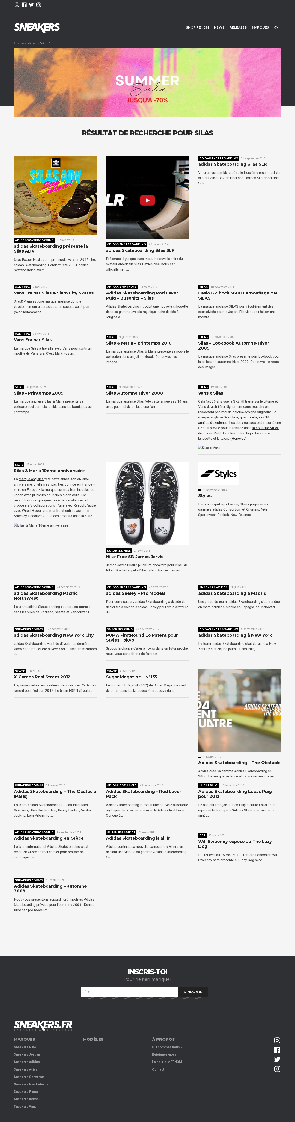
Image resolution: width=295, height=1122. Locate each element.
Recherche (276, 28)
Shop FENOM (197, 27)
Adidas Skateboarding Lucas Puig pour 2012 (235, 794)
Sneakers (20, 43)
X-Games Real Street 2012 (42, 677)
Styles (205, 495)
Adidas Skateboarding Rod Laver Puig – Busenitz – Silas (142, 296)
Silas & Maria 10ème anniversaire (49, 470)
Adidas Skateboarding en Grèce (49, 838)
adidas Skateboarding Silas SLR (140, 250)
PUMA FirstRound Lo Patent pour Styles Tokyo (142, 638)
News (219, 27)
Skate (20, 671)
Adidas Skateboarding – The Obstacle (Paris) (55, 794)
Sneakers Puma (120, 629)
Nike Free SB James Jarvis (134, 556)
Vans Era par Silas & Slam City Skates (54, 293)
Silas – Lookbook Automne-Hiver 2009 (233, 346)
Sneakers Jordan (27, 1054)
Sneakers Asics (26, 1069)
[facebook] (24, 5)
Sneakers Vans (25, 1106)
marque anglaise (31, 479)
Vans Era (22, 287)
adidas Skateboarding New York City (54, 635)
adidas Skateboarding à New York (235, 635)
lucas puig (208, 785)
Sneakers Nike (119, 551)
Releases (238, 27)
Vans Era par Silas (33, 340)
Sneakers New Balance (31, 1084)
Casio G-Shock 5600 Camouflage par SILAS (238, 296)
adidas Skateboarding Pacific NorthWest (46, 596)
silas (203, 287)
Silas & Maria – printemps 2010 (139, 343)
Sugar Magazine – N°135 (131, 677)
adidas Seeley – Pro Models (135, 593)
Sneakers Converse (29, 1077)
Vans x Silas (210, 393)
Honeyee (238, 438)
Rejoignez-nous (164, 1054)
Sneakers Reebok (27, 1099)
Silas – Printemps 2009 (39, 393)
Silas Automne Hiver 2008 (134, 393)
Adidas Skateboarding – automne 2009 (50, 889)
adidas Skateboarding (34, 240)
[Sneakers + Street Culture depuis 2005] (43, 1026)
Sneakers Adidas (213, 587)
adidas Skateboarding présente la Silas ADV (51, 249)
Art (202, 835)
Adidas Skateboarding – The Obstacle (239, 762)
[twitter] (31, 5)
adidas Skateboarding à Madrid (232, 593)
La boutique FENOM (167, 1062)
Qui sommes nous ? (167, 1047)
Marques (260, 27)
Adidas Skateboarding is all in (138, 838)
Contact (158, 1069)
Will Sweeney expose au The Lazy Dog (235, 844)
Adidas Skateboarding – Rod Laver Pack (143, 794)
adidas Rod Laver (122, 287)
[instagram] (17, 5)
